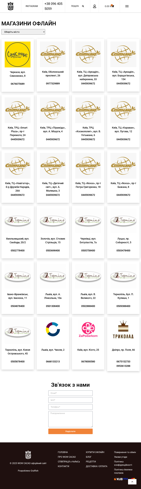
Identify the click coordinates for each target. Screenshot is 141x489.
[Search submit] (83, 6)
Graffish (34, 470)
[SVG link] (10, 6)
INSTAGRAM (32, 6)
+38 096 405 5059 (53, 6)
